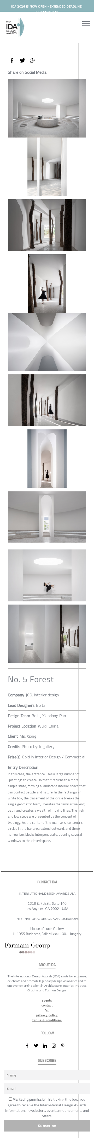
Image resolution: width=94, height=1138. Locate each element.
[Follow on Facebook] (29, 1046)
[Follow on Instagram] (56, 1046)
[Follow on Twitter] (38, 1046)
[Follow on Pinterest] (65, 1046)
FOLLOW (47, 1033)
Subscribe (47, 1125)
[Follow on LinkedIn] (47, 1046)
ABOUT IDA (47, 965)
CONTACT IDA (47, 882)
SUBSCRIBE (47, 1060)
